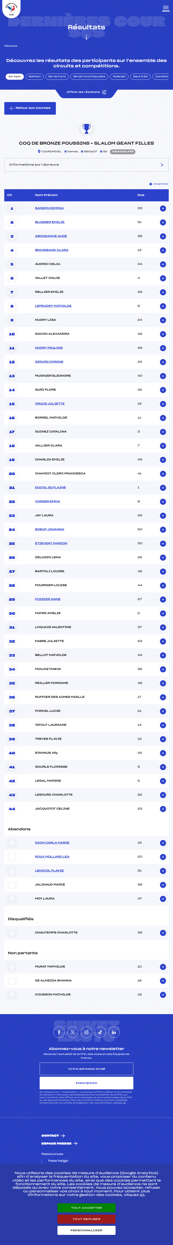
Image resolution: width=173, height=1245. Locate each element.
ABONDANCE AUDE (51, 236)
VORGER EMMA (47, 501)
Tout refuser (86, 1219)
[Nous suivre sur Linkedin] (114, 1032)
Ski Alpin (15, 77)
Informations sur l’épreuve (34, 164)
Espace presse (56, 1143)
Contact (50, 1135)
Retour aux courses (33, 108)
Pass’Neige (58, 1161)
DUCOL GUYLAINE (50, 487)
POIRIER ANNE (47, 599)
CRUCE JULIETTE (49, 404)
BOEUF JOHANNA (49, 529)
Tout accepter (86, 1207)
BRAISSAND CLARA (51, 250)
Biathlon (35, 77)
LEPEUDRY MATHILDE (53, 306)
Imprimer (161, 184)
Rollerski (119, 77)
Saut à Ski (140, 77)
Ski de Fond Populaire (89, 77)
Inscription (86, 1083)
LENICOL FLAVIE (49, 870)
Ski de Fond (57, 77)
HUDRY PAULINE (49, 348)
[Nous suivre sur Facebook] (59, 1032)
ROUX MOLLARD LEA (52, 857)
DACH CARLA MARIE (52, 843)
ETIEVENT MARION (51, 543)
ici (124, 1103)
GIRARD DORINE (49, 362)
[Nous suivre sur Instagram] (86, 1032)
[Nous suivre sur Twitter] (72, 1032)
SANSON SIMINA (49, 208)
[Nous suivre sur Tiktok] (100, 1032)
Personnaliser (86, 1230)
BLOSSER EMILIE (49, 222)
